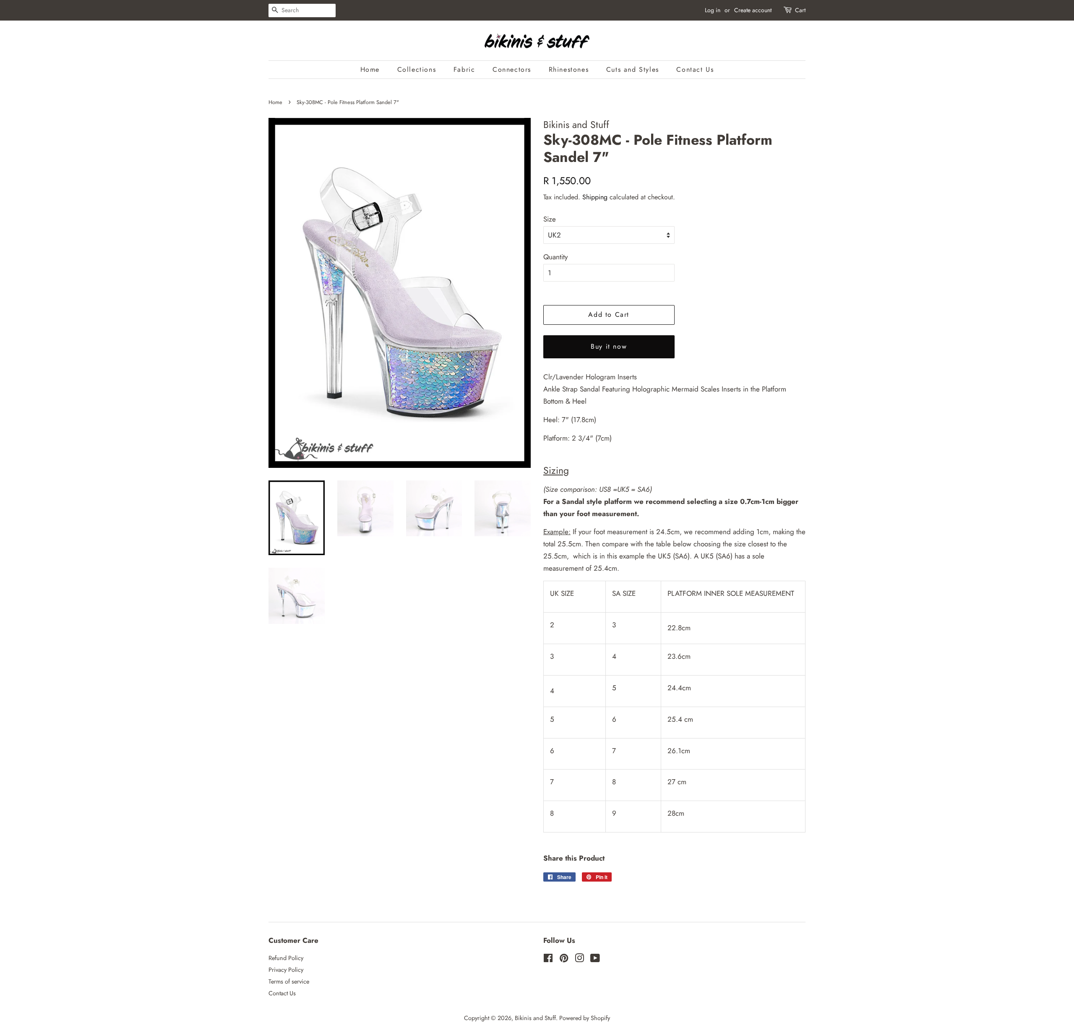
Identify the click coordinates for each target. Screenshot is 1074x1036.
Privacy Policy (285, 970)
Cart (800, 10)
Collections (416, 69)
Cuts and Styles (632, 69)
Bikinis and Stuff (535, 1018)
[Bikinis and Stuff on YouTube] (595, 959)
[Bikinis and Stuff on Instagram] (579, 959)
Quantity (555, 257)
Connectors (512, 69)
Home (370, 69)
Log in (712, 10)
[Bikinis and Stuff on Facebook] (548, 959)
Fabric (464, 69)
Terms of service (288, 981)
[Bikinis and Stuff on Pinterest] (563, 959)
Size (549, 219)
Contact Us (695, 69)
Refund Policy (285, 958)
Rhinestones (569, 69)
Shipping (594, 197)
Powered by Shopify (584, 1018)
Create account (753, 10)
